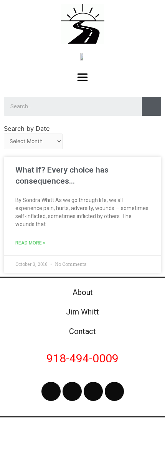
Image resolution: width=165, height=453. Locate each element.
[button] (83, 77)
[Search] (151, 106)
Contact (82, 331)
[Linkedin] (114, 391)
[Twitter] (72, 391)
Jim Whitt (82, 311)
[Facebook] (51, 391)
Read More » (30, 243)
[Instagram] (93, 391)
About (83, 292)
